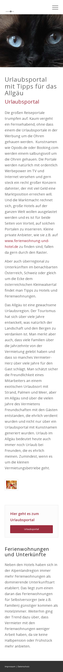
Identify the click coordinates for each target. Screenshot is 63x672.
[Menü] (53, 7)
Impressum (10, 666)
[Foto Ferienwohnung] (11, 485)
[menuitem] (53, 7)
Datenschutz (23, 666)
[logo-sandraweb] (26, 7)
